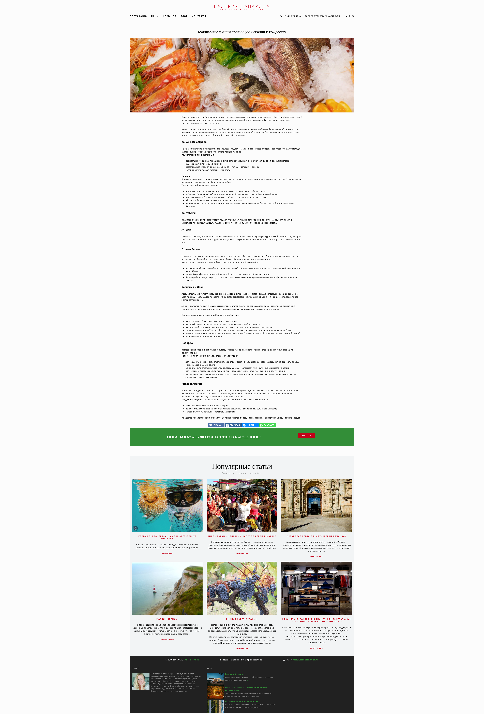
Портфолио (138, 16)
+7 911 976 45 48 (191, 659)
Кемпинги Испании (234, 674)
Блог (184, 16)
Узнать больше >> (167, 553)
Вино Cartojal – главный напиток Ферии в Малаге (242, 536)
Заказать (306, 435)
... (247, 680)
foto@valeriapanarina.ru (305, 659)
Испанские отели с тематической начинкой (317, 536)
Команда (169, 16)
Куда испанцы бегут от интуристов (241, 701)
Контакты (199, 16)
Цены (155, 16)
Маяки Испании (167, 619)
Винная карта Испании (242, 619)
